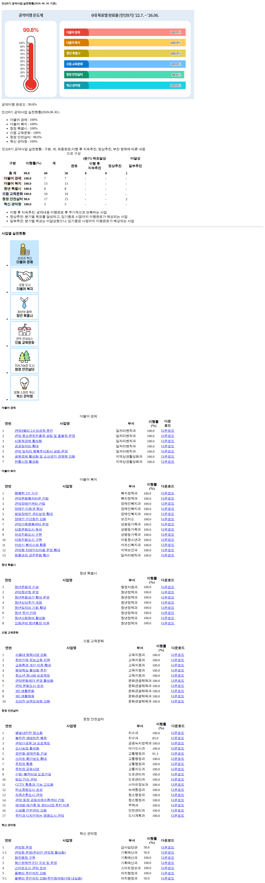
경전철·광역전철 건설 (31, 753)
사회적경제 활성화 (28, 441)
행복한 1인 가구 (26, 493)
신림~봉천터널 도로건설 (33, 774)
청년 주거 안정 (25, 613)
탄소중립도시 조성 (29, 789)
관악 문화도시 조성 (29, 686)
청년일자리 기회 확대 (30, 607)
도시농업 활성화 (27, 748)
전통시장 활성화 (27, 461)
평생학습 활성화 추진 (31, 670)
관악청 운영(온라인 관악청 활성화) (40, 852)
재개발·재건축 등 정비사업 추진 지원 (42, 805)
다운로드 (167, 430)
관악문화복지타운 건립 (32, 498)
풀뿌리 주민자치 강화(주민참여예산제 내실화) (48, 878)
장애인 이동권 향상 (29, 509)
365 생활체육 (24, 696)
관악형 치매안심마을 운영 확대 (37, 550)
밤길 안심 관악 (26, 779)
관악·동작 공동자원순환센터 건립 (39, 800)
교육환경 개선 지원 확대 (33, 665)
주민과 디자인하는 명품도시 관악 (39, 815)
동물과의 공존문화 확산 (32, 555)
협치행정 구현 (25, 857)
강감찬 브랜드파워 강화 (32, 701)
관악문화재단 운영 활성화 (34, 680)
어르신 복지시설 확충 (30, 545)
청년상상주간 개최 (28, 602)
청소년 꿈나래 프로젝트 (32, 675)
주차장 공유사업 (27, 769)
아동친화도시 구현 (28, 539)
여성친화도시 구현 (28, 534)
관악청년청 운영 (27, 592)
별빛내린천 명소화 (29, 733)
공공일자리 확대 (27, 446)
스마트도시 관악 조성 (30, 868)
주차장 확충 (24, 764)
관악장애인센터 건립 (30, 503)
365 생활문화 (24, 691)
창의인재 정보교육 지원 (32, 660)
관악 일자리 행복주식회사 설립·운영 (41, 451)
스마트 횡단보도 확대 (31, 758)
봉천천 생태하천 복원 (31, 738)
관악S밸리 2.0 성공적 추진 (34, 430)
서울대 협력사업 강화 (31, 655)
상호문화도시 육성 (28, 529)
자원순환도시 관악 (29, 795)
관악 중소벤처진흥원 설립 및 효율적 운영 (45, 436)
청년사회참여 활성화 (30, 618)
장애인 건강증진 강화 (30, 519)
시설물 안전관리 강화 (31, 810)
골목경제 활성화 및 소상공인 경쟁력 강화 (45, 456)
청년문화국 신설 (27, 587)
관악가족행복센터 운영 (32, 524)
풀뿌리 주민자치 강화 (30, 873)
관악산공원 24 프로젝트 (32, 743)
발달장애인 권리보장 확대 (34, 514)
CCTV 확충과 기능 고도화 (34, 784)
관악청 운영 (23, 847)
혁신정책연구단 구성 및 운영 (36, 863)
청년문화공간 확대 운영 (32, 597)
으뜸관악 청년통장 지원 (32, 623)
